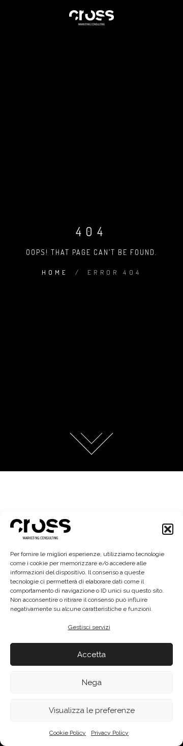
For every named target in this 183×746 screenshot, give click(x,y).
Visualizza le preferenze (92, 710)
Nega (92, 682)
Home (55, 272)
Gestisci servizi (89, 627)
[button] (168, 529)
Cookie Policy (67, 732)
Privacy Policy (110, 732)
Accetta (91, 654)
